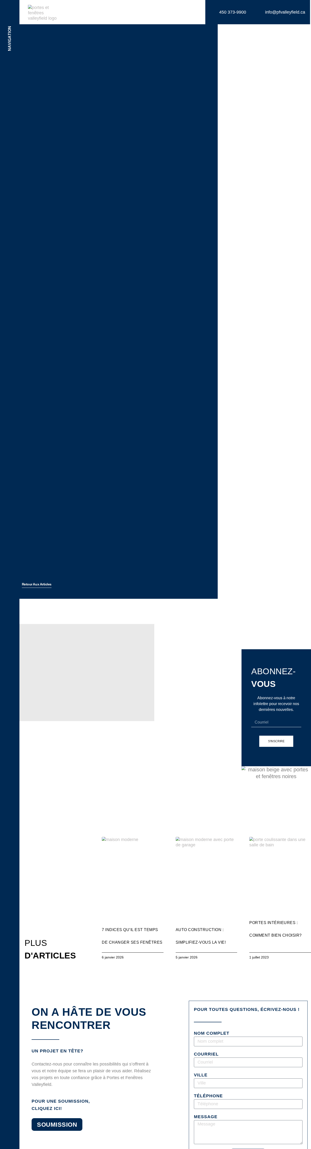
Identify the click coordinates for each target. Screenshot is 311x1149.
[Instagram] (10, 1103)
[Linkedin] (10, 1129)
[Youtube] (10, 1116)
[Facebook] (10, 1089)
